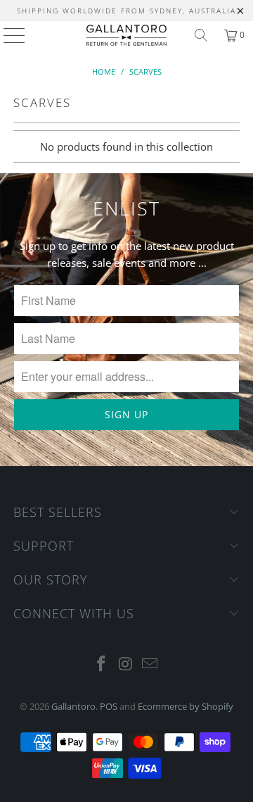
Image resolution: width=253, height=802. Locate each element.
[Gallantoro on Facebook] (101, 664)
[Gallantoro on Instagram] (125, 664)
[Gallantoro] (126, 35)
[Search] (201, 35)
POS (108, 706)
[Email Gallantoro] (150, 664)
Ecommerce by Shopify (185, 706)
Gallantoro (73, 706)
